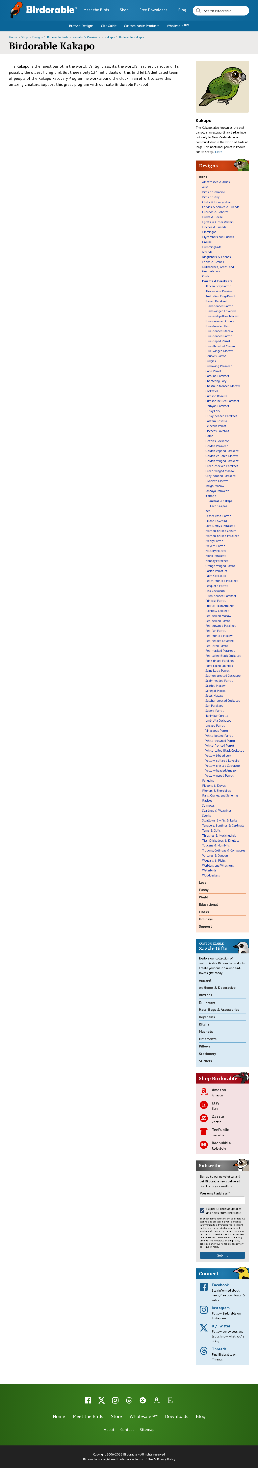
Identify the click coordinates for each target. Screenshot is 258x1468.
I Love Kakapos (218, 506)
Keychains (207, 1017)
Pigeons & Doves (214, 785)
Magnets (206, 1031)
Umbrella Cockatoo (218, 720)
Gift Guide (109, 25)
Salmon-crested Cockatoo (223, 675)
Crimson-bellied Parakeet (222, 401)
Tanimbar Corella (216, 716)
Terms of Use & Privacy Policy (155, 1459)
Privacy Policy (211, 1246)
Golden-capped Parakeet (222, 451)
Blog (182, 9)
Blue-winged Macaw (219, 351)
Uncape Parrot (215, 725)
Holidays (206, 919)
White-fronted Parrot (219, 745)
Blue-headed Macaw (219, 331)
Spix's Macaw (214, 695)
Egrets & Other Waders (218, 222)
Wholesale (178, 25)
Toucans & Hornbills (216, 845)
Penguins (208, 780)
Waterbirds (209, 870)
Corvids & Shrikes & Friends (220, 207)
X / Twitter (221, 1326)
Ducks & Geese (212, 217)
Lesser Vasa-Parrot (218, 516)
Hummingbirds (211, 247)
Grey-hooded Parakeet (220, 476)
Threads (219, 1349)
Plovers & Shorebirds (216, 790)
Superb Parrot (214, 711)
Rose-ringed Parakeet (219, 661)
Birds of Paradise (213, 192)
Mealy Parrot (214, 541)
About (109, 1429)
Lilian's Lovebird (216, 521)
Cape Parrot (213, 371)
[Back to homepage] (51, 9)
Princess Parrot (215, 601)
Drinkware (207, 1002)
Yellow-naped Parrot (219, 775)
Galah (209, 436)
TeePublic (220, 1129)
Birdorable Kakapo (131, 37)
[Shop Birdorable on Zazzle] (142, 1400)
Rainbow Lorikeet (217, 611)
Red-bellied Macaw (218, 616)
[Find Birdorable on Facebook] (88, 1400)
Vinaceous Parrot (216, 730)
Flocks (204, 912)
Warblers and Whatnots (218, 865)
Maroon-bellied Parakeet (222, 536)
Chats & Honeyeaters (217, 202)
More (218, 152)
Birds (203, 176)
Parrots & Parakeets (87, 37)
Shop (124, 9)
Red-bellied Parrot (217, 621)
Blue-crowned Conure (219, 321)
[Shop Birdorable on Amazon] (156, 1400)
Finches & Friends (214, 227)
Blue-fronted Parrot (219, 326)
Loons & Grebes (213, 262)
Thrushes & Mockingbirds (219, 835)
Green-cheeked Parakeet (221, 466)
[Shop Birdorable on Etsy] (170, 1400)
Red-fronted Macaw (219, 636)
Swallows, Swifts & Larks (219, 820)
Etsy (215, 1103)
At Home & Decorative (217, 987)
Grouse (207, 242)
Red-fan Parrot (215, 631)
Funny (204, 889)
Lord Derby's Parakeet (220, 526)
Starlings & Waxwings (217, 810)
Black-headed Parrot (219, 306)
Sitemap (147, 1429)
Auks (205, 187)
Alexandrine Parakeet (219, 291)
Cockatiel (211, 391)
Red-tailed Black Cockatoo (223, 656)
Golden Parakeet (216, 446)
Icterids (207, 252)
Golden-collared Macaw (221, 456)
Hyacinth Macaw (216, 481)
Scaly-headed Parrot (219, 681)
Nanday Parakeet (216, 561)
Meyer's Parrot (215, 546)
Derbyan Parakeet (217, 406)
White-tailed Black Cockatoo (224, 750)
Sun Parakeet (214, 705)
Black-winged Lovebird (220, 311)
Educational (208, 904)
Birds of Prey (211, 197)
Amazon (219, 1089)
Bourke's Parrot (215, 356)
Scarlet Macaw (215, 686)
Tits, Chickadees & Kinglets (220, 840)
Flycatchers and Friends (218, 237)
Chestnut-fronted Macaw (222, 386)
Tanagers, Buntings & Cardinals (223, 825)
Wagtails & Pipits (214, 860)
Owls (205, 276)
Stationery (207, 1053)
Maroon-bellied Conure (220, 531)
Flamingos (209, 232)
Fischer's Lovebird (217, 431)
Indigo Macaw (214, 486)
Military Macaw (215, 551)
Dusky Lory (212, 411)
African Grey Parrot (218, 286)
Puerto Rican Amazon (219, 606)
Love (203, 882)
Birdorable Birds (58, 37)
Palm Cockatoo (215, 576)
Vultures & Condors (215, 855)
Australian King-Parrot (220, 296)
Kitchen (205, 1024)
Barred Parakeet (216, 301)
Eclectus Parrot (216, 426)
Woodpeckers (211, 875)
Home (13, 37)
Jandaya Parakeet (217, 491)
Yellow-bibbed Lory (218, 755)
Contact (127, 1429)
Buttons (205, 994)
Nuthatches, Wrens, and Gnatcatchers (218, 269)
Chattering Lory (215, 381)
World (203, 897)
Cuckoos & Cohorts (215, 212)
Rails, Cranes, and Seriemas (220, 795)
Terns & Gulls (211, 830)
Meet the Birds (96, 9)
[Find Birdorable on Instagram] (115, 1400)
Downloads (153, 9)
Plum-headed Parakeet (220, 596)
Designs (38, 37)
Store (116, 1416)
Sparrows (208, 805)
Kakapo (110, 37)
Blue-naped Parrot (217, 341)
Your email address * (215, 1193)
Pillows (204, 1046)
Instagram (221, 1308)
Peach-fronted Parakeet (221, 581)
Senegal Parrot (215, 691)
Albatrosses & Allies (216, 182)
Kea (207, 511)
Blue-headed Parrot (218, 336)
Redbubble (221, 1143)
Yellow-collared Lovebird (222, 760)
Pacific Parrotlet (216, 571)
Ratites (207, 800)
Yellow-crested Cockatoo (222, 766)
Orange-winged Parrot (220, 566)
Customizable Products (141, 25)
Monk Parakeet (215, 556)
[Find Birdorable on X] (101, 1400)
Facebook (220, 1285)
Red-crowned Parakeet (220, 626)
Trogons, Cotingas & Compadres (223, 850)
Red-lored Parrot (216, 646)
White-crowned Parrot (220, 741)
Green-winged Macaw (219, 471)
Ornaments (207, 1039)
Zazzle (218, 1116)
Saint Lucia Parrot (217, 670)
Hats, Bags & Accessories (219, 1009)
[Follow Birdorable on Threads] (129, 1400)
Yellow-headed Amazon (221, 770)
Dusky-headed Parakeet (221, 416)
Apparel (205, 980)
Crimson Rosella (216, 396)
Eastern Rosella (216, 421)
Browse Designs (81, 25)
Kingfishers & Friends (216, 257)
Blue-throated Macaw (220, 346)
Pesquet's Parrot (216, 586)
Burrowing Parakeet (218, 366)
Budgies (210, 361)
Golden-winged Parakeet (222, 461)
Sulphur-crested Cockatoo (222, 700)
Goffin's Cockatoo (217, 441)
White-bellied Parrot (219, 735)
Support (205, 926)
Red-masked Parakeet (220, 651)
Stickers (205, 1061)
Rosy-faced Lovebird (219, 666)
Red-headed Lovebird (219, 641)
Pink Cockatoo (215, 591)
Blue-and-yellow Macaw (222, 316)
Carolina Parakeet (217, 376)
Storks (206, 815)
